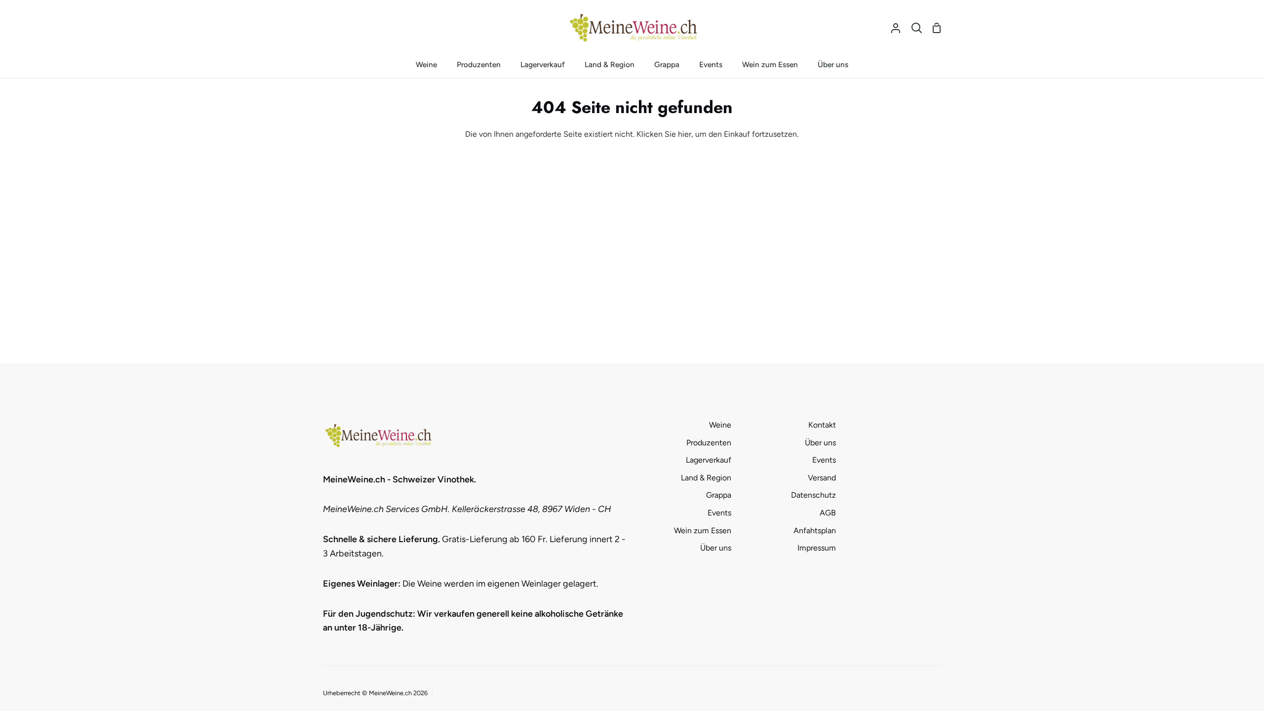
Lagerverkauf (708, 460)
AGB (828, 512)
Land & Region (706, 477)
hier (684, 134)
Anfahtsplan (814, 530)
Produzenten (708, 442)
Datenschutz (813, 495)
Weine (720, 425)
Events (719, 512)
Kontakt (822, 425)
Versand (822, 477)
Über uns (715, 548)
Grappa (718, 495)
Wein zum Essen (702, 530)
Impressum (816, 548)
